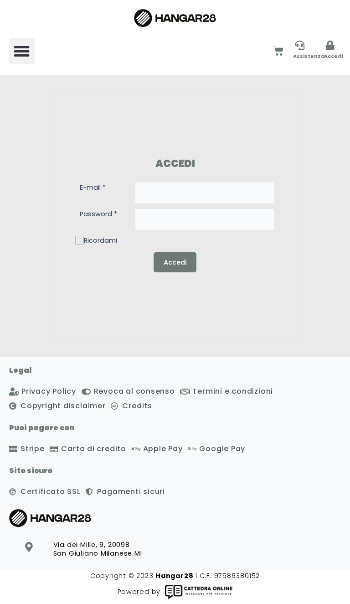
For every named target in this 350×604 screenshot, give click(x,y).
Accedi (333, 56)
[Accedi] (330, 45)
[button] (22, 51)
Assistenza (309, 56)
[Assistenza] (299, 45)
